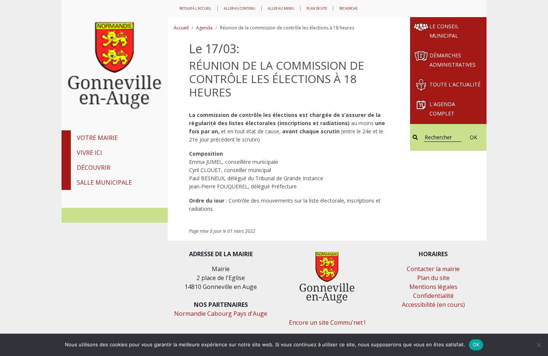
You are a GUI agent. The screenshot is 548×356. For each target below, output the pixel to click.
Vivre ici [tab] (89, 153)
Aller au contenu (239, 8)
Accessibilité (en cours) (433, 305)
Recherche (348, 8)
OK (473, 137)
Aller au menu (281, 8)
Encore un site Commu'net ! (327, 322)
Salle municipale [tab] (104, 182)
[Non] (538, 345)
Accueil (181, 28)
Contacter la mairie (433, 269)
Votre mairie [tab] (97, 138)
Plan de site (316, 8)
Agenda (204, 28)
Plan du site (433, 278)
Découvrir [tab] (93, 167)
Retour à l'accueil (195, 8)
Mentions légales (433, 287)
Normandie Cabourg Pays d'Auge (220, 313)
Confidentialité (433, 296)
